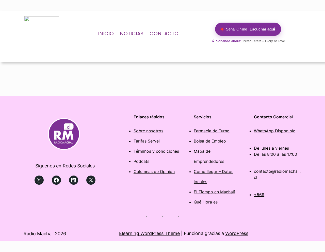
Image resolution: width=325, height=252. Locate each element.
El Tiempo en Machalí (214, 191)
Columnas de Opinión (154, 171)
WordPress (236, 233)
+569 (259, 194)
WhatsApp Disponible (274, 130)
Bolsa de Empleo (210, 141)
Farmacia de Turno (212, 130)
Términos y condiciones (156, 151)
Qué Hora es (206, 201)
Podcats (141, 161)
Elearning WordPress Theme (149, 233)
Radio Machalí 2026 (45, 233)
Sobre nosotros (148, 130)
